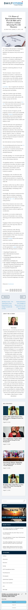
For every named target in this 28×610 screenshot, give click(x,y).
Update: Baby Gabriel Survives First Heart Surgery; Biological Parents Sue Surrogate (13, 547)
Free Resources (6, 572)
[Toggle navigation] (25, 27)
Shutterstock (11, 284)
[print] (21, 290)
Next (22, 297)
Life (22, 29)
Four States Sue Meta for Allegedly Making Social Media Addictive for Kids (13, 529)
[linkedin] (17, 290)
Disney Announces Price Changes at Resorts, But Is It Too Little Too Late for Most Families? (20, 305)
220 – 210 (12, 198)
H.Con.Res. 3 (6, 86)
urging (14, 247)
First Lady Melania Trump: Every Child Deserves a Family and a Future (14, 538)
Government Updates (8, 579)
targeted (10, 114)
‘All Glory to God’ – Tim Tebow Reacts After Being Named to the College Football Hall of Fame (7, 305)
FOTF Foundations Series (8, 569)
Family (4, 566)
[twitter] (12, 290)
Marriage (5, 589)
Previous (6, 297)
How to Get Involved (7, 582)
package (10, 238)
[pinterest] (14, 290)
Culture (4, 556)
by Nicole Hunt (7, 29)
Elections (5, 562)
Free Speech (5, 576)
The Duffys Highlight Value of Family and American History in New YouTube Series (12, 542)
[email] (19, 290)
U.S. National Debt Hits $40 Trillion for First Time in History (13, 533)
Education (5, 559)
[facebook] (10, 290)
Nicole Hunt (13, 328)
